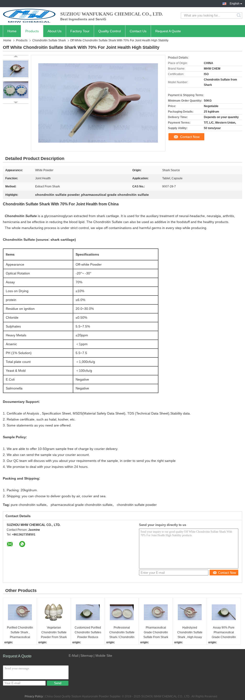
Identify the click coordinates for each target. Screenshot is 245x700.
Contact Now (190, 137)
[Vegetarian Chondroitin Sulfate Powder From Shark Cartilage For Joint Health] (54, 612)
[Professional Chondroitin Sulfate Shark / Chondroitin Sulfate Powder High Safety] (122, 612)
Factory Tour (79, 31)
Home (12, 31)
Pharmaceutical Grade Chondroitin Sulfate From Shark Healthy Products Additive (155, 633)
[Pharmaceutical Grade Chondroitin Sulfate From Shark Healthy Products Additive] (156, 612)
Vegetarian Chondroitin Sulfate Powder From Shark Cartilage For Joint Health (54, 633)
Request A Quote (168, 31)
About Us (54, 31)
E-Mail (73, 655)
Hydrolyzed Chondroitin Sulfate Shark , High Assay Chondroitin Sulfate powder (189, 633)
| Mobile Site (103, 655)
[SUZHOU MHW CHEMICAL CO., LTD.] (29, 15)
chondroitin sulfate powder (137, 505)
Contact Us (138, 31)
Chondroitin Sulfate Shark (49, 40)
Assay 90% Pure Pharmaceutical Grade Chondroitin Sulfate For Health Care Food (224, 633)
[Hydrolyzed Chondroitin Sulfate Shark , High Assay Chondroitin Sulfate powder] (189, 612)
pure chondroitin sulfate (28, 505)
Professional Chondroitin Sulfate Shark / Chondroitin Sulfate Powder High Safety (121, 633)
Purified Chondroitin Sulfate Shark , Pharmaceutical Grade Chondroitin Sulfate (20, 633)
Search (239, 15)
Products (32, 31)
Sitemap (86, 655)
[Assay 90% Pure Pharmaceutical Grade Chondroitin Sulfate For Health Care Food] (223, 612)
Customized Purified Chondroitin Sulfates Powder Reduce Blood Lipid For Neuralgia (88, 633)
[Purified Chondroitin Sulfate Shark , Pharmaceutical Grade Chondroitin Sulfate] (20, 612)
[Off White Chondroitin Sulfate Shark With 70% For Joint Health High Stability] (15, 69)
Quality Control (109, 31)
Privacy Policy (34, 696)
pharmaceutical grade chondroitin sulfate (81, 505)
